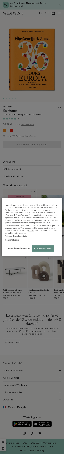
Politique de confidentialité (16, 236)
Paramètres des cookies (19, 248)
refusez (31, 230)
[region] (32, 227)
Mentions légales (12, 240)
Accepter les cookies (43, 248)
